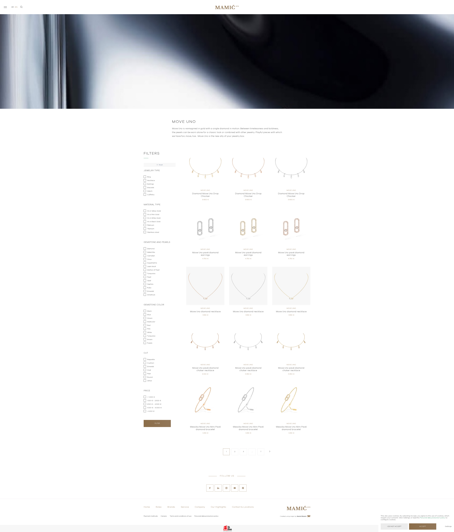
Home (147, 507)
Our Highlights (218, 507)
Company (200, 507)
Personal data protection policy (206, 516)
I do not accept (394, 526)
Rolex (159, 507)
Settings (448, 526)
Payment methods (151, 516)
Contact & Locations (243, 507)
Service (185, 507)
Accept (422, 526)
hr (12, 7)
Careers (164, 516)
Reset (160, 165)
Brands (171, 507)
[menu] (5, 7)
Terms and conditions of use (180, 516)
